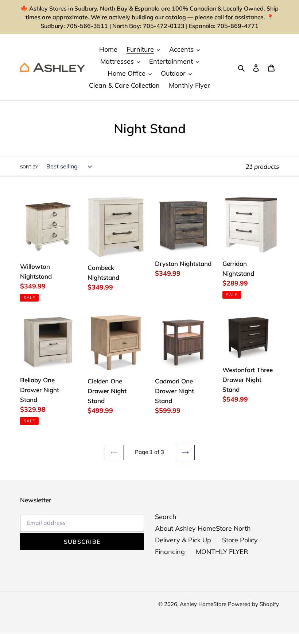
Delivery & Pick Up (183, 540)
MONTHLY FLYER (222, 551)
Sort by (29, 167)
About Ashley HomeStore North (203, 528)
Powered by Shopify (253, 604)
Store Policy (240, 540)
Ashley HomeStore (204, 604)
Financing (170, 551)
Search (165, 517)
